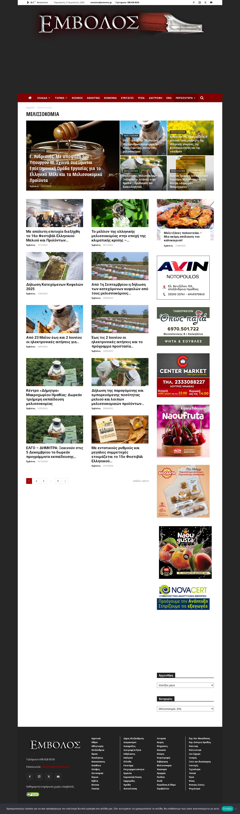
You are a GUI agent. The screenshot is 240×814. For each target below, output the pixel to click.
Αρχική (30, 107)
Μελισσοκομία (38, 151)
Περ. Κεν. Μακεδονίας (199, 738)
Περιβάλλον (163, 788)
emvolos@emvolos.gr (101, 2)
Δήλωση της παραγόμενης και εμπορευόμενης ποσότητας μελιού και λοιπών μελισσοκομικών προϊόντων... (118, 397)
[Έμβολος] (120, 23)
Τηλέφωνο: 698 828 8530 (127, 2)
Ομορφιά (161, 773)
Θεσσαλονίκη (130, 788)
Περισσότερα (184, 98)
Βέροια (95, 777)
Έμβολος (34, 186)
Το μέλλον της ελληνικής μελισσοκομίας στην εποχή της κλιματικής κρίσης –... (119, 235)
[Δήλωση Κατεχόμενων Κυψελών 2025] (54, 266)
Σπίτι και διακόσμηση (200, 761)
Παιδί (159, 780)
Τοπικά (59, 98)
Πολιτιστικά (195, 750)
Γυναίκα (95, 788)
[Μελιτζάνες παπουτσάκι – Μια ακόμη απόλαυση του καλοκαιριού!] (185, 219)
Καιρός (160, 742)
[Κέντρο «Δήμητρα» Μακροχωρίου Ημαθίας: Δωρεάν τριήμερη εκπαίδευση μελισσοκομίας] (54, 372)
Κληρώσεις (162, 746)
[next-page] (65, 481)
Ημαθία (127, 784)
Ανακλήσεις (97, 757)
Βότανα (95, 784)
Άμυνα (95, 753)
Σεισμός (193, 757)
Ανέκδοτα (96, 765)
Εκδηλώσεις (129, 753)
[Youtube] (211, 2)
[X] (205, 2)
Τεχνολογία (194, 769)
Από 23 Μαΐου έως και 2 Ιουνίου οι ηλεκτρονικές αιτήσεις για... (54, 339)
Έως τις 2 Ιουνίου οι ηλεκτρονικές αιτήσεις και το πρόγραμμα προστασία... (117, 341)
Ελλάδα (42, 98)
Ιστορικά (161, 738)
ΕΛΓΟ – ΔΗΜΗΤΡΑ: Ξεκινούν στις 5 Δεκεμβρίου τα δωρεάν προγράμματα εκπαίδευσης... (54, 452)
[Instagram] (199, 2)
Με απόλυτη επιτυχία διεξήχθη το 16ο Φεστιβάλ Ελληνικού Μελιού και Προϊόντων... (53, 235)
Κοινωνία (110, 98)
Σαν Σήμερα (194, 753)
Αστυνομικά (97, 773)
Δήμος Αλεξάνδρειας (134, 738)
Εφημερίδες (129, 780)
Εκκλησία (128, 757)
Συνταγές (127, 98)
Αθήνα (95, 742)
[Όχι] (235, 808)
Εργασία (128, 773)
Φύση (191, 780)
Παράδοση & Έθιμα (166, 784)
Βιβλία (95, 780)
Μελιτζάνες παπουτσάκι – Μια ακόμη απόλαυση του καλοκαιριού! (183, 236)
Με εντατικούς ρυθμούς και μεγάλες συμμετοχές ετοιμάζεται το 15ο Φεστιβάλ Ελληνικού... (117, 454)
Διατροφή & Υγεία (132, 750)
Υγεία (141, 98)
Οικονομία (162, 769)
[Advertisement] (120, 67)
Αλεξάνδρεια (98, 750)
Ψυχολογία (194, 788)
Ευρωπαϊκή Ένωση (133, 777)
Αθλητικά (93, 98)
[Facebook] (193, 2)
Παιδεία (161, 777)
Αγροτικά (96, 738)
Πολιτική (193, 746)
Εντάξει (227, 808)
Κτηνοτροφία (163, 757)
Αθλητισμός (97, 746)
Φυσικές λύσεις (197, 784)
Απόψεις (96, 769)
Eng (168, 98)
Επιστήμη (128, 765)
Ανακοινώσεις (98, 761)
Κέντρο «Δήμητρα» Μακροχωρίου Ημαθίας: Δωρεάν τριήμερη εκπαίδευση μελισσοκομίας (54, 397)
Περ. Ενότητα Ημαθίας (200, 742)
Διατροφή (155, 98)
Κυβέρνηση (162, 761)
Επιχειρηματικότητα (134, 769)
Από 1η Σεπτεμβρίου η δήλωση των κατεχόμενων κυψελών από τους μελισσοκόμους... (120, 288)
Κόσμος (77, 98)
